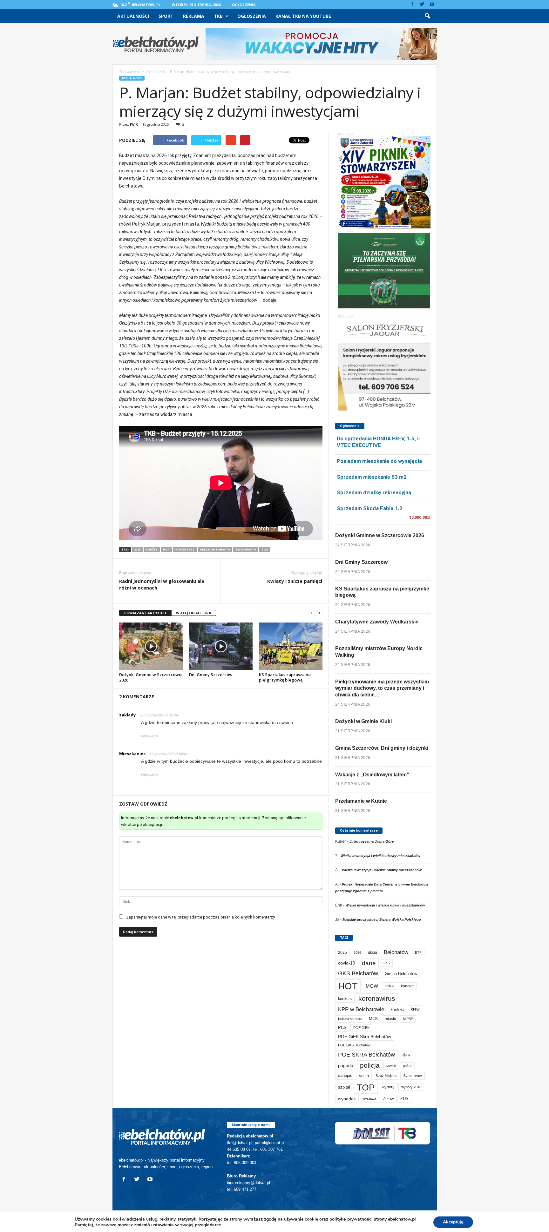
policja (370, 1065)
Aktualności (133, 16)
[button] (427, 16)
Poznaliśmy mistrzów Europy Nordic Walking (379, 652)
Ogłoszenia (244, 4)
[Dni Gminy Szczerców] (221, 646)
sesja (364, 1075)
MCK (373, 1018)
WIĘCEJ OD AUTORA (193, 612)
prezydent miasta (215, 549)
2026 (137, 549)
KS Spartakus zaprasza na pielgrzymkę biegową (285, 677)
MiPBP (408, 1019)
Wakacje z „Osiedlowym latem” (372, 774)
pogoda (345, 1065)
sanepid (345, 1075)
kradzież (397, 1009)
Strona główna (129, 71)
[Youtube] (432, 4)
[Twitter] (422, 4)
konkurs (345, 999)
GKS (386, 963)
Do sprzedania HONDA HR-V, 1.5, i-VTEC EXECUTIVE (379, 441)
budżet (152, 549)
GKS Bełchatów (358, 973)
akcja (372, 952)
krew (415, 1009)
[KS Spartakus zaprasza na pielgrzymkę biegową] (290, 646)
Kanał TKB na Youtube (303, 16)
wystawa (369, 1098)
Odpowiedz (150, 736)
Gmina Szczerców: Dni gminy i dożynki (381, 748)
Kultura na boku (350, 1019)
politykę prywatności (351, 1219)
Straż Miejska (386, 1075)
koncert (407, 986)
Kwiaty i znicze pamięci (294, 581)
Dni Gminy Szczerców (211, 674)
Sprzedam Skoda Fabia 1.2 (370, 508)
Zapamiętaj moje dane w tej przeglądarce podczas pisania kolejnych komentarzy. (200, 917)
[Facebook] (412, 4)
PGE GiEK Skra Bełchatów (364, 1036)
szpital (344, 1087)
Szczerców (412, 1076)
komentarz (185, 549)
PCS (342, 1027)
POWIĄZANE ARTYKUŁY (145, 612)
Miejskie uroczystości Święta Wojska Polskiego (381, 919)
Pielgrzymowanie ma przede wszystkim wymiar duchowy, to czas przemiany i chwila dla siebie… (382, 688)
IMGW (371, 986)
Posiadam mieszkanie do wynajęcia (379, 461)
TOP (264, 549)
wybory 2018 (411, 1087)
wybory (388, 1086)
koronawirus (376, 998)
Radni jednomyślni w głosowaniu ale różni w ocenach (161, 584)
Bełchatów (396, 952)
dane (369, 963)
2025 (342, 952)
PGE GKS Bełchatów (354, 1045)
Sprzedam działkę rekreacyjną (374, 492)
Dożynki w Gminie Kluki (363, 721)
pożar (407, 1066)
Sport (166, 16)
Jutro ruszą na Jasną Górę (371, 841)
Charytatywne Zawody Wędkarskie (376, 621)
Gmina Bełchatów (401, 973)
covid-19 (346, 963)
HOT (166, 549)
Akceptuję (453, 1222)
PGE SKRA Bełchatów (366, 1054)
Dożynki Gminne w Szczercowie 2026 (151, 677)
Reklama (193, 16)
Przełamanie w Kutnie (361, 801)
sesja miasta (245, 549)
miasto (390, 1019)
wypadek (347, 1098)
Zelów (388, 1098)
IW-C (134, 124)
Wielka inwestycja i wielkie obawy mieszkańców (380, 856)
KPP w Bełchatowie (361, 1009)
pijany (406, 1055)
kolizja (389, 986)
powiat (391, 1065)
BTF (418, 952)
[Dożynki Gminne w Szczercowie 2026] (151, 646)
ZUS (404, 1098)
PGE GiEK (361, 1028)
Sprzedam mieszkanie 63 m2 (372, 477)
